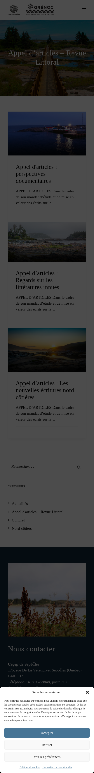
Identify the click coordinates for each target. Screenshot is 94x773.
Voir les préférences (47, 757)
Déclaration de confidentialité (57, 767)
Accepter (47, 733)
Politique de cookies (29, 767)
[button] (87, 692)
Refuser (47, 745)
